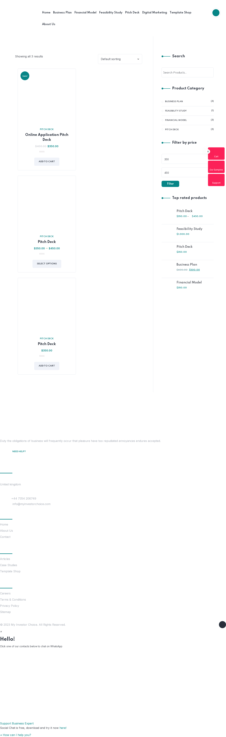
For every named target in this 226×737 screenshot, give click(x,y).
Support (216, 182)
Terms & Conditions (13, 599)
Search (178, 56)
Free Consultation (26, 456)
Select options (47, 264)
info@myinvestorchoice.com (31, 504)
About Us (6, 530)
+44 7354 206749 (23, 498)
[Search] (209, 72)
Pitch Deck (47, 129)
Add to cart (47, 161)
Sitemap (5, 612)
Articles (5, 559)
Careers (5, 593)
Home (4, 524)
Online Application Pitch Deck (46, 137)
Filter (170, 184)
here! (63, 728)
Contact (5, 537)
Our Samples (216, 169)
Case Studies (8, 565)
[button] (113, 688)
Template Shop (10, 571)
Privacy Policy (9, 605)
